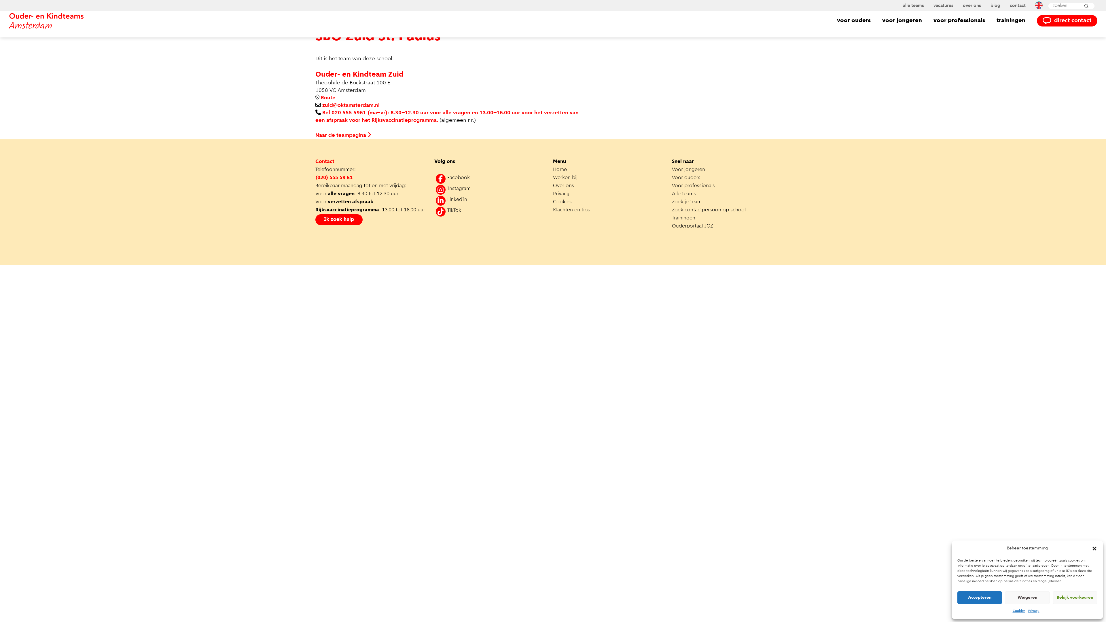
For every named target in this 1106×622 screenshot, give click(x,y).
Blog (995, 5)
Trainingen (1011, 21)
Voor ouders (854, 21)
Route (328, 98)
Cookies (1019, 611)
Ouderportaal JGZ (692, 226)
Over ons (972, 5)
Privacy (1033, 611)
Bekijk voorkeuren (1075, 598)
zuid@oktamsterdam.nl (351, 105)
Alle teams (913, 5)
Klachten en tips (572, 210)
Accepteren (980, 598)
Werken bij (565, 178)
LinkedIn (457, 199)
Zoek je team (687, 202)
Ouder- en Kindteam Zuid (359, 75)
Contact (1018, 5)
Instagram (459, 188)
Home (560, 169)
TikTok (454, 210)
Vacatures (943, 5)
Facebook (458, 178)
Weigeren (1027, 598)
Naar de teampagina (341, 135)
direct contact (1073, 21)
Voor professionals (959, 21)
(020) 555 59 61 (334, 178)
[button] (1094, 548)
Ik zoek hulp (339, 219)
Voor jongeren (902, 21)
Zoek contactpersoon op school (709, 210)
